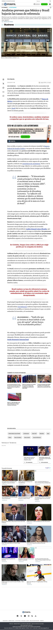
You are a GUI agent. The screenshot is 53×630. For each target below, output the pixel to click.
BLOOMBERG (5, 7)
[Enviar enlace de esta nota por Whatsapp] (3, 87)
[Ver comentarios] (50, 8)
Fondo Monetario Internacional (18, 339)
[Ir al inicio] (10, 4)
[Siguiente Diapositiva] (50, 455)
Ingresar (37, 4)
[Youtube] (25, 616)
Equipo (27, 620)
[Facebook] (17, 616)
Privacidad (23, 620)
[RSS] (32, 616)
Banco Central (27, 437)
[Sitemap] (35, 616)
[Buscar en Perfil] (50, 1)
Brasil (13, 108)
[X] (21, 616)
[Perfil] (26, 612)
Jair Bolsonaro (22, 306)
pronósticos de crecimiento (31, 163)
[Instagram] (28, 616)
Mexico (9, 437)
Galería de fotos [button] (8, 21)
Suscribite (44, 4)
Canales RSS (5, 620)
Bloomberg (42, 433)
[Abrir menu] (3, 4)
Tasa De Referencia (37, 437)
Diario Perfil (34, 433)
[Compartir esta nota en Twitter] (3, 83)
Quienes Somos (11, 620)
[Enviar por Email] (3, 92)
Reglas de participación (34, 620)
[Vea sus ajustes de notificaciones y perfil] (50, 4)
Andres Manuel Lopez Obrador (14, 433)
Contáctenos (18, 620)
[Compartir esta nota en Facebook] (3, 79)
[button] (26, 43)
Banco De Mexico (17, 437)
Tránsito (42, 620)
